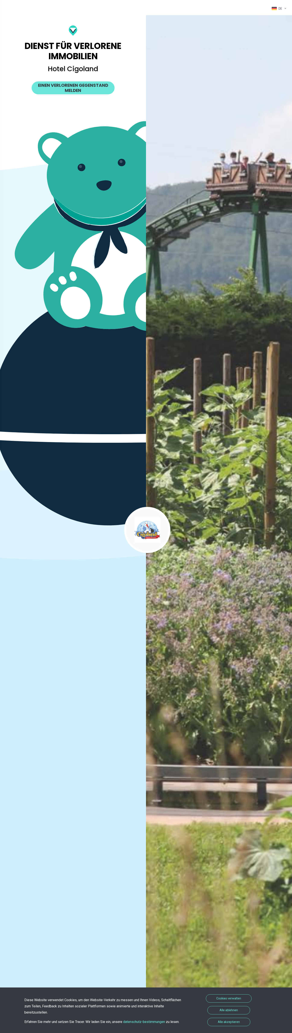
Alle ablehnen (229, 1010)
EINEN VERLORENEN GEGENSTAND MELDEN (73, 87)
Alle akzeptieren (229, 1022)
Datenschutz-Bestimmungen (144, 1022)
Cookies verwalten (228, 998)
